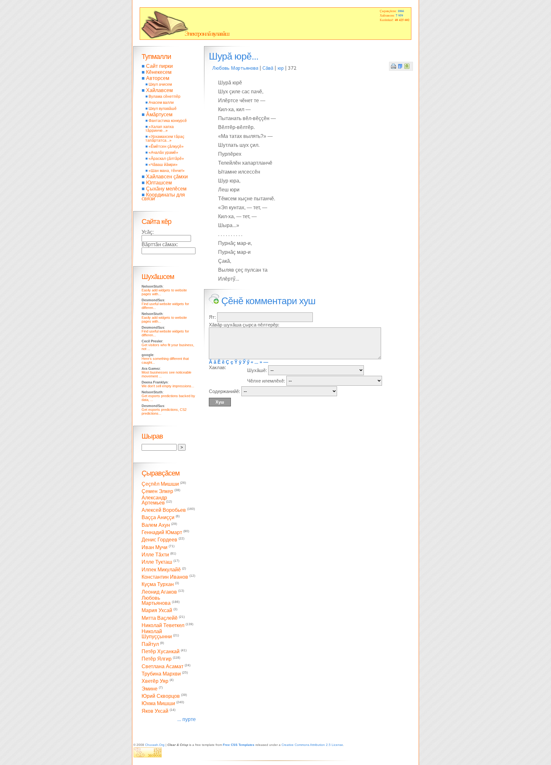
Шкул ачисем (160, 84)
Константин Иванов (165, 577)
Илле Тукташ (157, 562)
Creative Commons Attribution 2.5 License (312, 745)
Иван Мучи (154, 547)
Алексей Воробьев (164, 510)
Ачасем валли (161, 102)
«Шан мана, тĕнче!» (167, 170)
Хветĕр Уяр (155, 681)
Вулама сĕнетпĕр (164, 96)
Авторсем (157, 78)
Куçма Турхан (158, 584)
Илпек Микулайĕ (161, 569)
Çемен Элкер (157, 491)
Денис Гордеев (159, 540)
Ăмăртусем (159, 114)
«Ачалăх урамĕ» (163, 152)
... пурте (186, 719)
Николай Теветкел (163, 625)
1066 (401, 11)
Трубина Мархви (161, 673)
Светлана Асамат (162, 666)
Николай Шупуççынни (157, 634)
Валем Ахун (156, 525)
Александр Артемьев (154, 500)
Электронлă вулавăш (207, 33)
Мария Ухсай (157, 610)
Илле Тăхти (155, 554)
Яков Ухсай (155, 711)
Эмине (150, 688)
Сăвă (267, 68)
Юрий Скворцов (161, 696)
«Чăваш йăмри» (163, 164)
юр (280, 68)
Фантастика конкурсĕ (168, 120)
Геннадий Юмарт (162, 532)
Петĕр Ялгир (157, 659)
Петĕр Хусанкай (161, 651)
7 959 (399, 15)
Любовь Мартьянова (235, 68)
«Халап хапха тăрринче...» (159, 129)
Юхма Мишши (158, 703)
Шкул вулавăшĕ (163, 108)
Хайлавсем (159, 90)
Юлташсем (159, 182)
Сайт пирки (159, 66)
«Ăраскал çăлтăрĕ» (166, 158)
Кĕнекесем (159, 72)
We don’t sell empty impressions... (168, 386)
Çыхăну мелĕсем (166, 188)
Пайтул (150, 644)
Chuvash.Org (155, 745)
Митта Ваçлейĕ (160, 618)
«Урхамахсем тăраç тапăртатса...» (164, 138)
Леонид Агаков (159, 592)
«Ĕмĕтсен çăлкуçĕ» (166, 146)
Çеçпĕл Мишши (160, 484)
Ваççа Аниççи (158, 517)
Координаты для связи (163, 196)
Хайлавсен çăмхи (167, 176)
